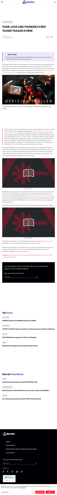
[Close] (54, 486)
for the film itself (45, 241)
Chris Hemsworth (14, 255)
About (8, 442)
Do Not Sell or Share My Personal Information (21, 449)
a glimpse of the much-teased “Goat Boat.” (39, 196)
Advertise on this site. (9, 480)
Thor (46, 255)
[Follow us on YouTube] (17, 472)
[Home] (9, 435)
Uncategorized (7, 21)
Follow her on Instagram (21, 251)
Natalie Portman (28, 255)
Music (4, 342)
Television (5, 317)
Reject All (50, 492)
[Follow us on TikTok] (21, 472)
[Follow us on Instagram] (12, 472)
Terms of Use (10, 453)
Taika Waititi (39, 255)
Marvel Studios (28, 188)
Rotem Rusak (7, 36)
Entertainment (7, 387)
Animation (6, 325)
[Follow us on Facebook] (3, 472)
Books (4, 378)
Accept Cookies (40, 492)
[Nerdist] (28, 2)
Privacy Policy (10, 445)
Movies (4, 334)
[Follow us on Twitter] (8, 472)
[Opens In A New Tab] (9, 477)
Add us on (48, 37)
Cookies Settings (4, 492)
